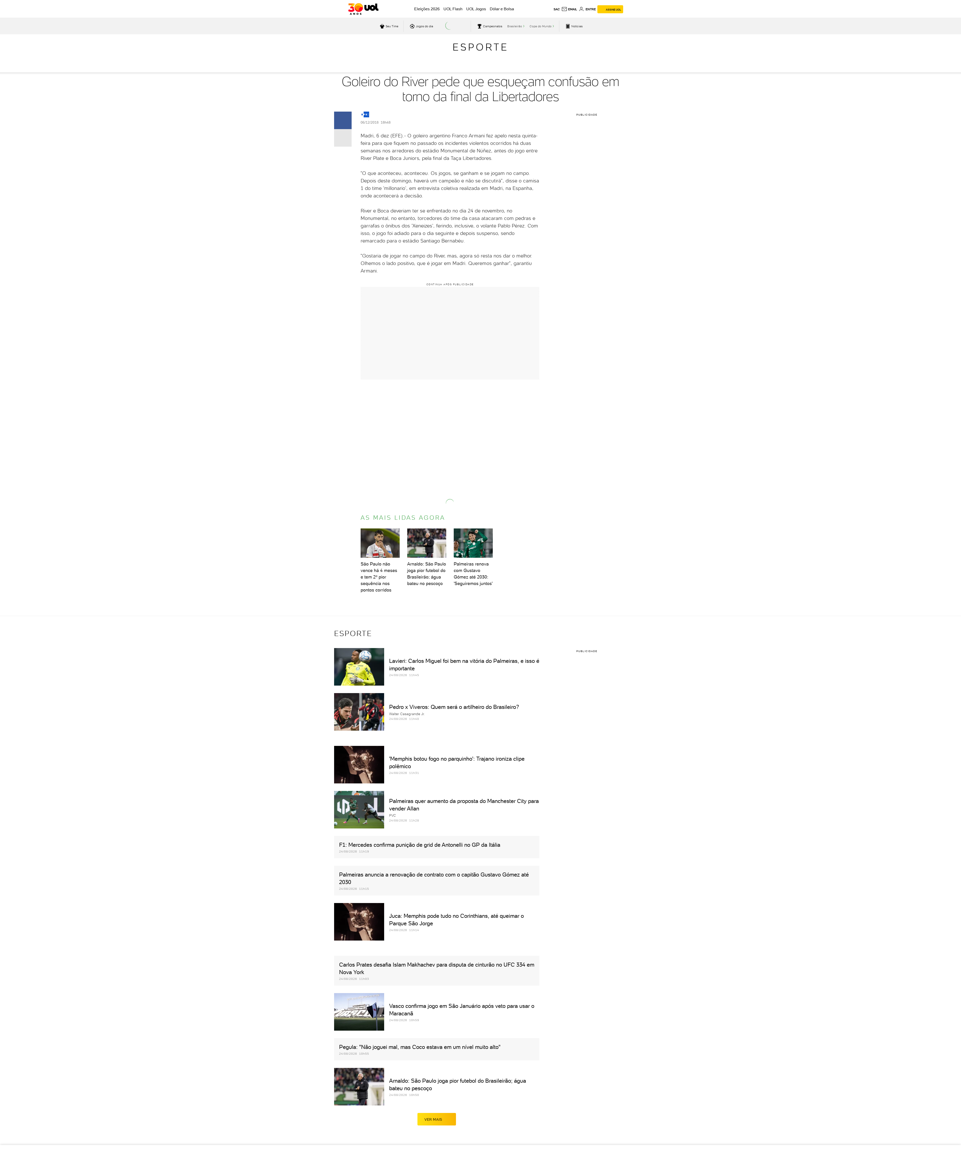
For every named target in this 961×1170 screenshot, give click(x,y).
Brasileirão (514, 26)
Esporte (480, 47)
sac (557, 9)
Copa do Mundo (541, 26)
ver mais (433, 1119)
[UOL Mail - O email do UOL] (569, 9)
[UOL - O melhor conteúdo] (363, 9)
